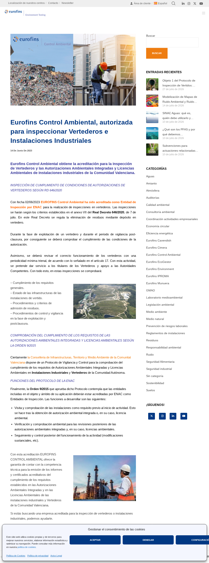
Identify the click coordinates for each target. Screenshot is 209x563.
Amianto (151, 183)
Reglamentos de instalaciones (165, 333)
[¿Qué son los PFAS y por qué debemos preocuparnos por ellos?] (152, 133)
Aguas (150, 176)
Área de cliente (142, 3)
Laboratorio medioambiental (164, 297)
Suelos (150, 390)
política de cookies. (27, 547)
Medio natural (155, 319)
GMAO (150, 290)
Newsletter (67, 3)
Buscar (150, 35)
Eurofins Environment (160, 269)
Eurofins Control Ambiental (163, 254)
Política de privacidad (37, 555)
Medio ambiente (156, 311)
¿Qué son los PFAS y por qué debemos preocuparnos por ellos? (178, 132)
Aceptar (95, 540)
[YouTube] (201, 3)
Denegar (148, 540)
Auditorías (152, 197)
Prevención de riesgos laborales (167, 326)
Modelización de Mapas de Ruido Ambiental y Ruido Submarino (179, 99)
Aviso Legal (56, 555)
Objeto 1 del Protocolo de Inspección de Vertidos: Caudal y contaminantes (178, 83)
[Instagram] (189, 3)
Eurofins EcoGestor (158, 261)
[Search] (173, 3)
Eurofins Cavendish (158, 240)
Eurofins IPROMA (157, 276)
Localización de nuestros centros (26, 3)
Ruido (150, 354)
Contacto (53, 3)
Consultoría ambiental (160, 212)
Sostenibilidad (155, 383)
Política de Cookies (15, 555)
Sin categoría (154, 376)
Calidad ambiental (157, 204)
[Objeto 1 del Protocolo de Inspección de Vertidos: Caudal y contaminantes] (152, 84)
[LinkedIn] (183, 3)
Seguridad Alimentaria (160, 361)
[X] (194, 3)
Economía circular (157, 226)
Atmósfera (152, 190)
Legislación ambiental (160, 304)
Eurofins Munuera (157, 283)
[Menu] (202, 13)
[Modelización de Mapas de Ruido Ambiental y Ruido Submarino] (152, 100)
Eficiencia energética (159, 233)
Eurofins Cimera (156, 247)
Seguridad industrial (159, 368)
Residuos (152, 340)
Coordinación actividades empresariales (172, 219)
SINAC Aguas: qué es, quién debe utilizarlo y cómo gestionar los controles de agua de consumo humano (176, 115)
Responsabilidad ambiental (163, 347)
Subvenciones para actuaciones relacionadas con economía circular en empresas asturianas (178, 148)
